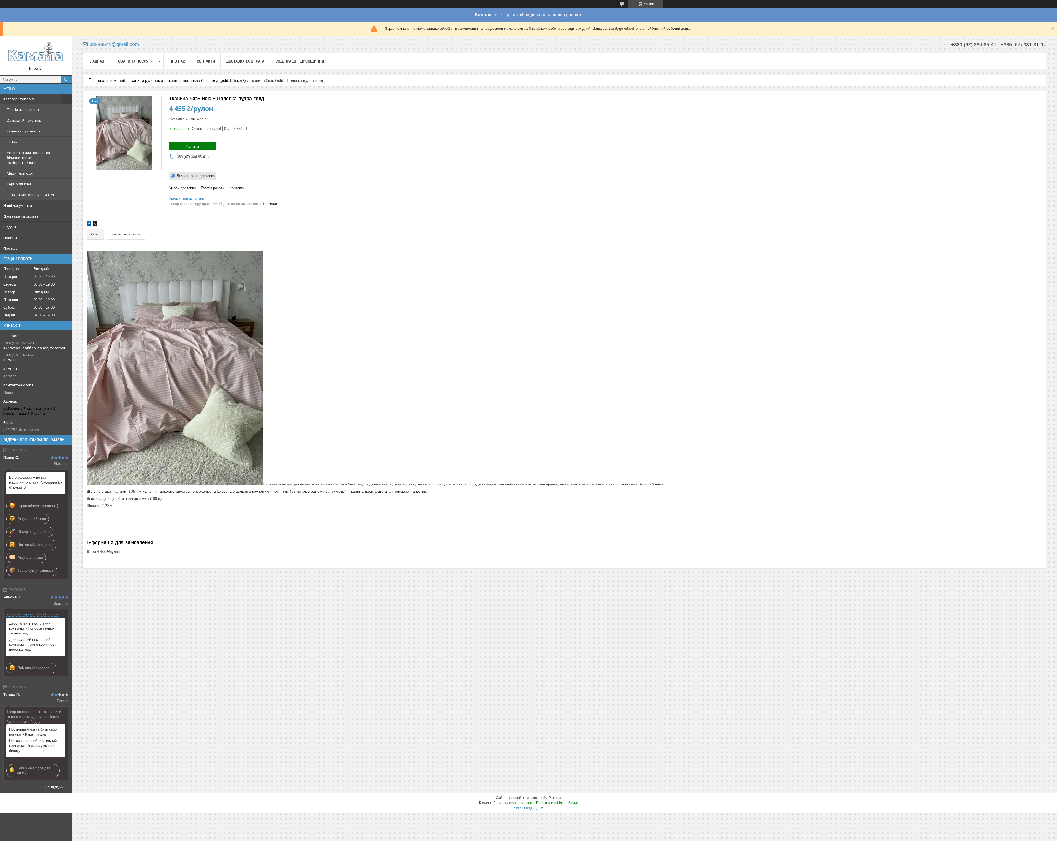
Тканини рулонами (23, 131)
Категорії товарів (18, 98)
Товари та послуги (134, 61)
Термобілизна (19, 183)
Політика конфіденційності (557, 803)
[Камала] (35, 53)
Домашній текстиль (24, 120)
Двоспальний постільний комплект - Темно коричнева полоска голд (32, 644)
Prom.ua (555, 798)
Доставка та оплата (21, 216)
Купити (192, 146)
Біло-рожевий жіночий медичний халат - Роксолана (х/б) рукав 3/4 (35, 482)
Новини (10, 237)
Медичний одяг (20, 173)
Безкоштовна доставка (196, 176)
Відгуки (9, 226)
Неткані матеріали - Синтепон (33, 194)
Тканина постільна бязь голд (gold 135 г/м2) (206, 80)
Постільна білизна (23, 109)
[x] (95, 225)
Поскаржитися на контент (513, 803)
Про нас (10, 248)
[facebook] (89, 225)
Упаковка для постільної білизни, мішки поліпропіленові (28, 157)
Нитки (12, 141)
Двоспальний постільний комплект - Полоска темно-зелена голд (31, 628)
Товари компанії (110, 80)
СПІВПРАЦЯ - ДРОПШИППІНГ (302, 61)
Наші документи (17, 205)
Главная (96, 61)
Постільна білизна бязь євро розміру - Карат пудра (33, 731)
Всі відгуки (54, 787)
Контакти (206, 61)
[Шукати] (66, 79)
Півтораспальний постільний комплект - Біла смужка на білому (33, 746)
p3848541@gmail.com (21, 429)
